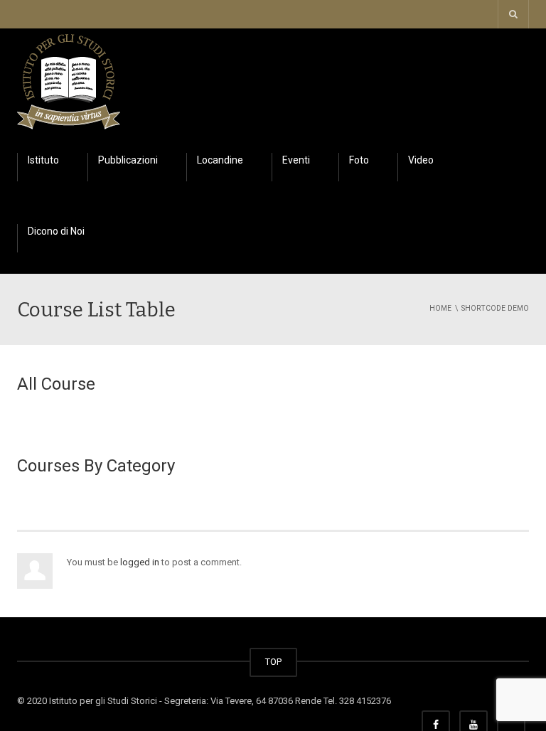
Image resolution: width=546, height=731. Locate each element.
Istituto (43, 160)
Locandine (220, 160)
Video (421, 160)
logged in (139, 562)
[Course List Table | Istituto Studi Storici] (68, 79)
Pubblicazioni (128, 160)
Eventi (296, 160)
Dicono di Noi (56, 231)
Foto (359, 160)
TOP (273, 661)
